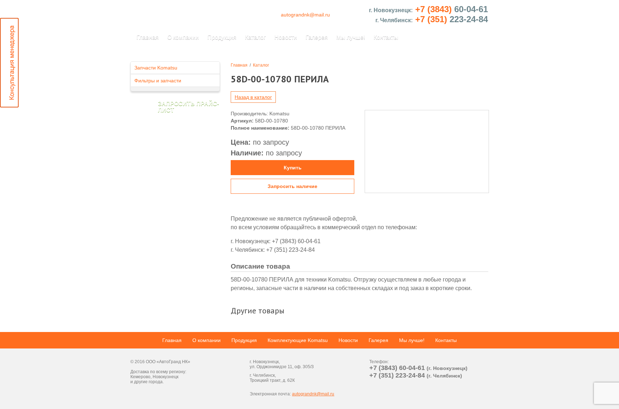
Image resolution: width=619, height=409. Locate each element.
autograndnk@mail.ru (305, 15)
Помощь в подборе (609, 62)
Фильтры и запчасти (157, 80)
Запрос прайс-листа (609, 346)
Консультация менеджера (9, 62)
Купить (293, 167)
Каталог (255, 37)
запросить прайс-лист (188, 107)
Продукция (221, 37)
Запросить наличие (292, 186)
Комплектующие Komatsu (298, 340)
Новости (285, 37)
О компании (183, 37)
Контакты (386, 37)
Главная (147, 37)
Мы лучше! (350, 37)
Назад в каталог (253, 97)
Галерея (317, 37)
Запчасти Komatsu (155, 68)
